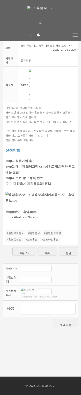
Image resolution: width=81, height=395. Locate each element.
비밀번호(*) (11, 279)
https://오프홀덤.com (21, 211)
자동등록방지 (11, 292)
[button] (24, 84)
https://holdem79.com (22, 217)
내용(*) (10, 308)
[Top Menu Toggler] (75, 35)
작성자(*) (11, 268)
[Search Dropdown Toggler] (40, 23)
